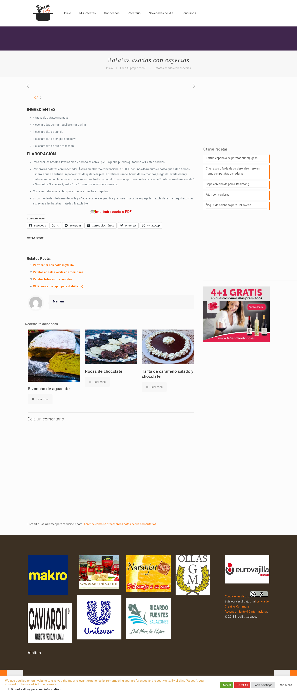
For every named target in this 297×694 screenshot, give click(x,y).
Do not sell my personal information (36, 689)
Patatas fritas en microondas (52, 279)
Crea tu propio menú (133, 68)
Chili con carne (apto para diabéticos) (58, 286)
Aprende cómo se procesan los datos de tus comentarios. (120, 524)
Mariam (58, 301)
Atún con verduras (217, 194)
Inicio (109, 68)
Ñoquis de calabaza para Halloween (228, 205)
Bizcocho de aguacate (49, 388)
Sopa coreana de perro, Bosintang (227, 184)
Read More (285, 685)
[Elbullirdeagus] (43, 13)
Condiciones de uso (237, 596)
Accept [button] (226, 685)
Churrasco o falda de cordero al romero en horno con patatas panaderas (233, 171)
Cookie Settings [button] (263, 685)
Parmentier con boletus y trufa (53, 265)
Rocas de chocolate (103, 371)
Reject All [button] (242, 685)
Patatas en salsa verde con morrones (58, 272)
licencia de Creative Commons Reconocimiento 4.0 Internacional (247, 606)
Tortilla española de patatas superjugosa (232, 158)
